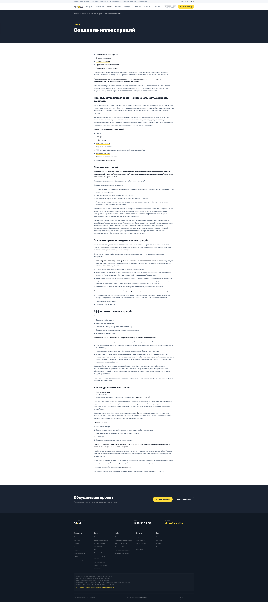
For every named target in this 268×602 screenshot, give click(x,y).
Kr (193, 1)
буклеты (104, 160)
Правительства (140, 540)
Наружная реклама (103, 153)
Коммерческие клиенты (143, 553)
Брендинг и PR (119, 547)
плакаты (114, 157)
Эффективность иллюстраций (107, 65)
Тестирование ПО (99, 562)
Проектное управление (100, 1)
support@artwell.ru (142, 597)
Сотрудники (77, 547)
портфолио (126, 467)
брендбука (141, 413)
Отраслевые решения (101, 540)
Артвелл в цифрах (79, 553)
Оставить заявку (186, 7)
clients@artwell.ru (171, 7)
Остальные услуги (95, 14)
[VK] (181, 597)
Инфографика (101, 140)
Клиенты (118, 7)
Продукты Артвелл (129, 1)
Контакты (147, 7)
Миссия (76, 537)
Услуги (109, 7)
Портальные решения (101, 537)
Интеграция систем (121, 543)
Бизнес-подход (78, 560)
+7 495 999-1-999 (169, 6)
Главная (76, 14)
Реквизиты (159, 547)
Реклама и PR (98, 553)
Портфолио (128, 7)
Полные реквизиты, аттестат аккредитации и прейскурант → (95, 587)
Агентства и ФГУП (141, 543)
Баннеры (99, 137)
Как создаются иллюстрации (107, 68)
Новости (157, 7)
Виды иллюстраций (103, 58)
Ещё (157, 533)
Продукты (89, 7)
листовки (106, 157)
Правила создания (103, 61)
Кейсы (117, 533)
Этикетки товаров (103, 143)
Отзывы (138, 7)
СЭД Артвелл (142, 1)
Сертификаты (78, 540)
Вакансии (77, 550)
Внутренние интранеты (82, 1)
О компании (100, 7)
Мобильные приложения (122, 550)
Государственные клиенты (144, 537)
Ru (191, 1)
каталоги (111, 160)
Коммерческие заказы (122, 553)
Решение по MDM (115, 1)
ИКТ (95, 549)
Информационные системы (123, 540)
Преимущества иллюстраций (107, 55)
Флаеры (99, 157)
